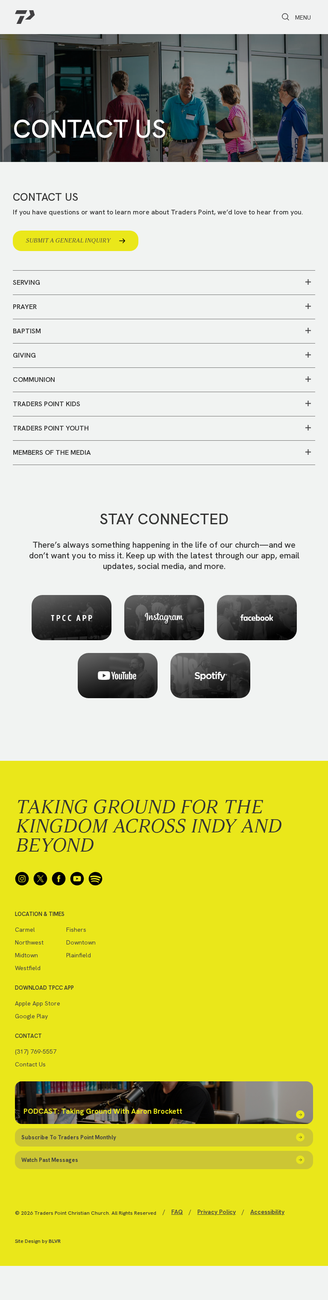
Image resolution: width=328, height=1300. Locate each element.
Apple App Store (37, 1003)
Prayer (25, 306)
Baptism (27, 330)
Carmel (25, 929)
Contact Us (30, 1064)
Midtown (26, 955)
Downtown (81, 942)
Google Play (31, 1016)
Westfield (28, 968)
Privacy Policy (216, 1212)
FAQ (177, 1212)
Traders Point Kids (46, 403)
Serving (26, 282)
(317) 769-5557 (35, 1051)
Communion (34, 379)
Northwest (29, 942)
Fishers (76, 929)
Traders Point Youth (51, 428)
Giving (24, 355)
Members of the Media (52, 452)
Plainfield (78, 955)
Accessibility (267, 1212)
